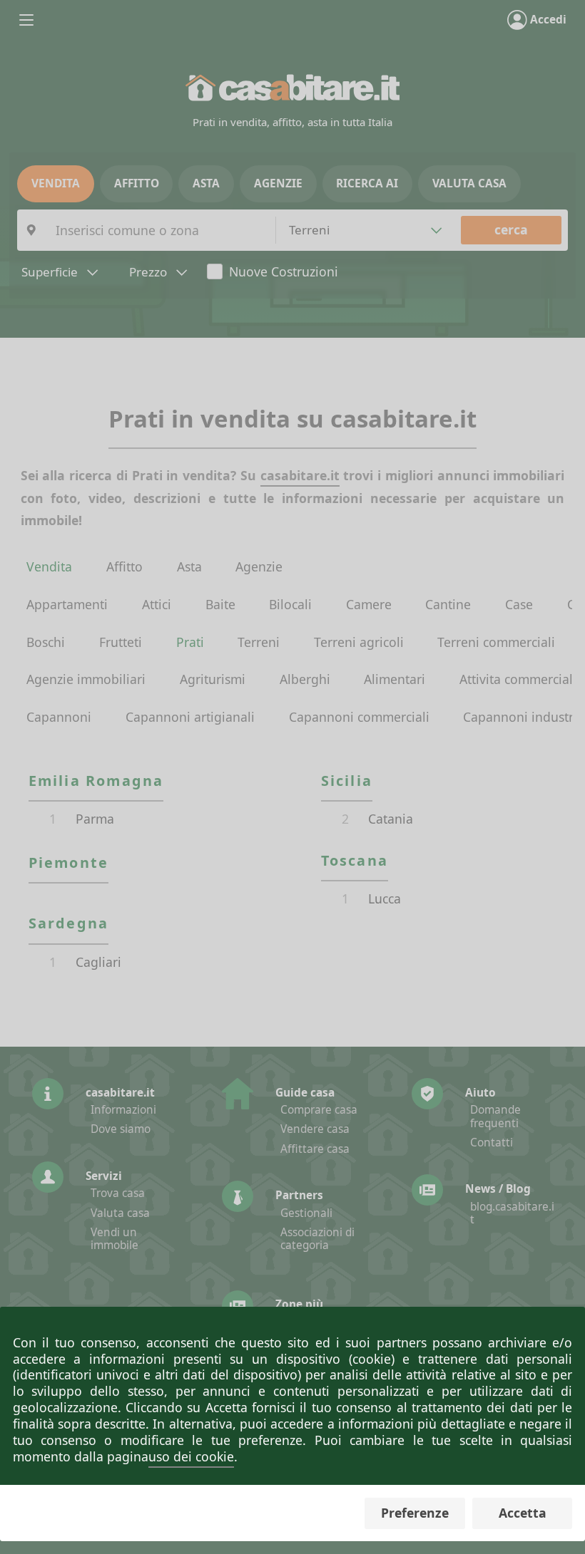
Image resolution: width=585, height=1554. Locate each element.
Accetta (522, 1512)
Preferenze (415, 1512)
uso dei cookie (191, 1456)
